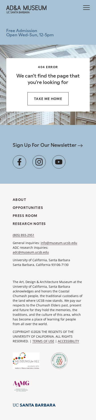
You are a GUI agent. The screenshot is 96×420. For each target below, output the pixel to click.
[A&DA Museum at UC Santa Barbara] (26, 9)
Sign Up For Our (45, 145)
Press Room (25, 216)
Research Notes (29, 224)
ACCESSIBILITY (68, 341)
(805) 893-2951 (23, 235)
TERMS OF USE (43, 341)
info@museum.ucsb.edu (59, 243)
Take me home (48, 99)
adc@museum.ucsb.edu (31, 252)
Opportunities (28, 208)
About (19, 200)
